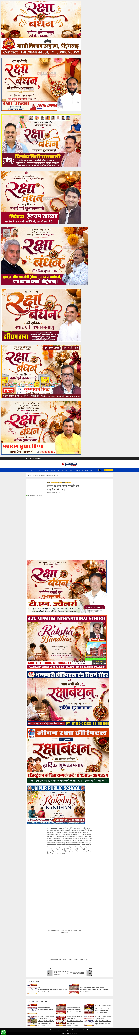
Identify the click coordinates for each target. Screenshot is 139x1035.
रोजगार (66, 470)
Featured (82, 987)
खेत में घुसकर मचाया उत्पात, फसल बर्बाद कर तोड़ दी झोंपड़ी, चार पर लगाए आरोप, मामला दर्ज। (75, 1021)
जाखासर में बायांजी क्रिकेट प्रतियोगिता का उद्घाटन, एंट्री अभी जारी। (52, 989)
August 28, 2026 (43, 991)
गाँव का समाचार (62, 482)
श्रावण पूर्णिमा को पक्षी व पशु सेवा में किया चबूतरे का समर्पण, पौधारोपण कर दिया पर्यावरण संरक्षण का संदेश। (46, 1021)
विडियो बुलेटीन (60, 470)
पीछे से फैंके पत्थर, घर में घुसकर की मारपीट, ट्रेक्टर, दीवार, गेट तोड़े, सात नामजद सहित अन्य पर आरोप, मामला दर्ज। (103, 1022)
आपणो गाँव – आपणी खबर (30, 470)
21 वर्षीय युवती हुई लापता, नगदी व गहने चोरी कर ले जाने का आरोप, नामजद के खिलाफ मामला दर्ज (102, 1010)
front (48, 482)
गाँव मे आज (46, 470)
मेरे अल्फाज (72, 470)
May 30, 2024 (58, 492)
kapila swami (51, 492)
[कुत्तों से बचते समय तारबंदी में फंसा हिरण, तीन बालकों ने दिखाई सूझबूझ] (74, 989)
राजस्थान (78, 470)
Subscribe (109, 470)
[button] (102, 470)
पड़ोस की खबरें (53, 470)
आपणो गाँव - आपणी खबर (55, 482)
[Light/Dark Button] (99, 470)
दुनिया (91, 470)
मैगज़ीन (86, 470)
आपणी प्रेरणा (39, 470)
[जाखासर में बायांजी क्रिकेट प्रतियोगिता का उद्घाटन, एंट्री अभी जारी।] (32, 989)
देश (82, 470)
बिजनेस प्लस (79, 1030)
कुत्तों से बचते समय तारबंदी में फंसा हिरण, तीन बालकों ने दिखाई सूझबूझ (94, 989)
